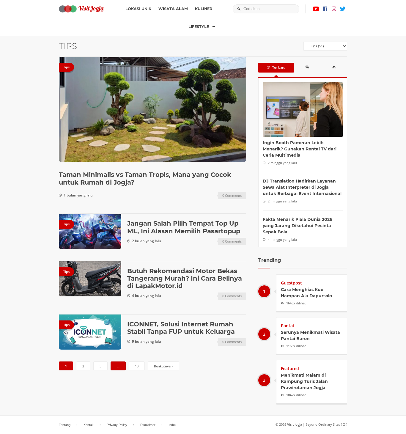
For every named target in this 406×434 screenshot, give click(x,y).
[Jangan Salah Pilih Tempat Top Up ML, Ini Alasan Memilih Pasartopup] (90, 231)
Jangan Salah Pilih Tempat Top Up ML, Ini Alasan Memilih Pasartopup (183, 227)
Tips (66, 67)
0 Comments (232, 195)
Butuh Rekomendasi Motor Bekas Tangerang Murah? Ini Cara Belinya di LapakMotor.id (184, 278)
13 (137, 366)
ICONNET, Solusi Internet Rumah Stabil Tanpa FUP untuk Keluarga (181, 327)
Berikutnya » (163, 366)
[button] (237, 8)
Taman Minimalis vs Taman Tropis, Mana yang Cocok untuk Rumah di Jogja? (145, 178)
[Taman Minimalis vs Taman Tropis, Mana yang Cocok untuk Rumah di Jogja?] (152, 109)
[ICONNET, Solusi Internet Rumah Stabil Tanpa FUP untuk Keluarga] (90, 332)
